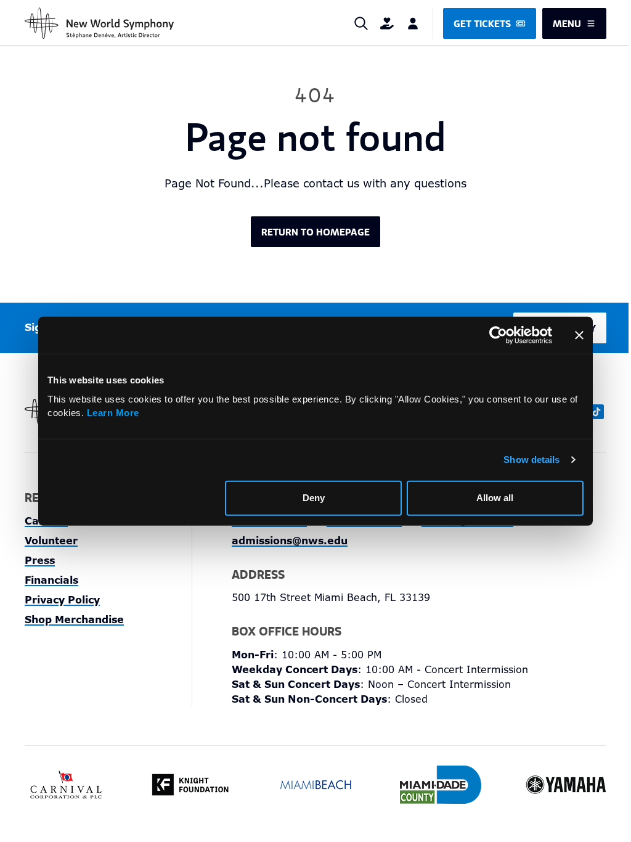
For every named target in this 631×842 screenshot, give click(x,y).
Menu (567, 23)
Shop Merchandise (74, 619)
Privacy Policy (62, 600)
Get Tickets (482, 23)
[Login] (413, 23)
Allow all (494, 498)
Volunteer (51, 540)
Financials (51, 580)
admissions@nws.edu (290, 540)
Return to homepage (315, 232)
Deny (314, 498)
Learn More (113, 412)
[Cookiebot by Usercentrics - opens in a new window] (498, 335)
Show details (531, 459)
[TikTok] (596, 412)
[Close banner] (579, 335)
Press (40, 560)
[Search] (361, 23)
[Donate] (387, 23)
